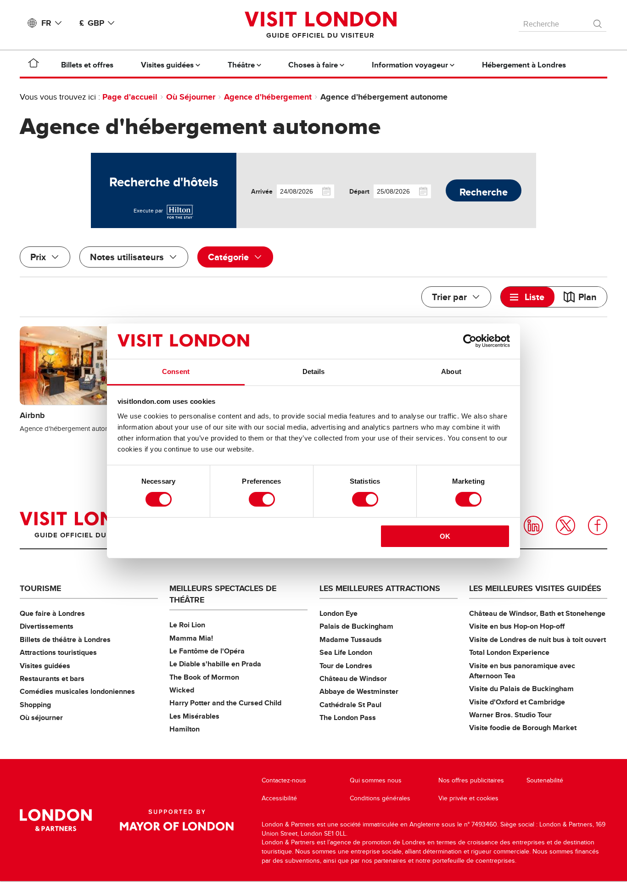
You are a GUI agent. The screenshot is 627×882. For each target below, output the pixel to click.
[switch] (262, 499)
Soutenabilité (544, 780)
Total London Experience (509, 652)
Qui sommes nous (376, 780)
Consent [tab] (176, 371)
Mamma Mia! (191, 638)
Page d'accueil (129, 97)
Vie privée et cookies (468, 798)
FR (46, 23)
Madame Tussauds (350, 639)
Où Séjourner (190, 97)
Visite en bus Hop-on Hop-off (517, 626)
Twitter (565, 525)
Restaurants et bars (52, 678)
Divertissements (46, 626)
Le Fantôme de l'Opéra (207, 651)
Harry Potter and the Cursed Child (225, 703)
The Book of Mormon (204, 677)
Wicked (181, 690)
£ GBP (91, 23)
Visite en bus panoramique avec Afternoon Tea (522, 670)
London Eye (338, 613)
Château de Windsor (353, 678)
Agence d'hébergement (268, 97)
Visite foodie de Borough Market (523, 727)
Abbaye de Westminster (358, 691)
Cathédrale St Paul (350, 704)
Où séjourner (41, 717)
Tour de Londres (345, 665)
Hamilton (184, 729)
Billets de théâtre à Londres (65, 639)
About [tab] (451, 371)
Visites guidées (45, 665)
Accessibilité (279, 798)
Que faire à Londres (52, 613)
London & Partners (56, 820)
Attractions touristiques (58, 652)
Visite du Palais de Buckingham (521, 688)
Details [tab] (313, 371)
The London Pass (347, 717)
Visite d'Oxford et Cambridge (517, 702)
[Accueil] (33, 64)
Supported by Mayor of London (176, 820)
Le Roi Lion (187, 625)
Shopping (35, 704)
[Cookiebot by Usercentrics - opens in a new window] (470, 341)
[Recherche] (598, 21)
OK (445, 536)
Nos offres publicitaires (471, 780)
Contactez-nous (284, 780)
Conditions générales (380, 798)
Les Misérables (194, 716)
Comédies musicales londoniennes (77, 691)
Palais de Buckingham (356, 626)
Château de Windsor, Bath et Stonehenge (537, 613)
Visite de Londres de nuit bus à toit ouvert (537, 639)
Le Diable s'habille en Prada (215, 664)
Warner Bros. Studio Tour (510, 714)
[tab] (527, 297)
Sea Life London (345, 652)
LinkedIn (533, 525)
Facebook (597, 525)
